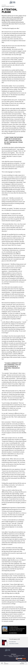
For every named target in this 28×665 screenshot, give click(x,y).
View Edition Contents (13, 643)
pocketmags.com (21, 660)
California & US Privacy (17, 655)
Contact (5, 655)
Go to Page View (12, 641)
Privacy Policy (9, 655)
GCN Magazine (13, 654)
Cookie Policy (16, 656)
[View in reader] (4, 645)
